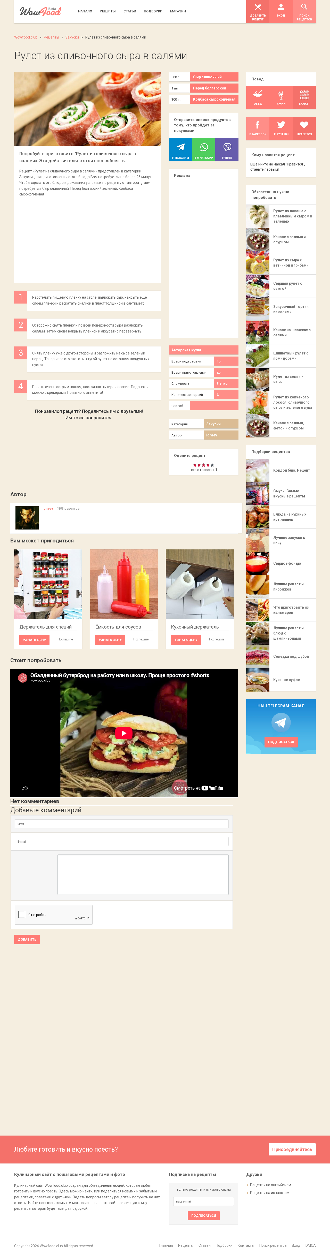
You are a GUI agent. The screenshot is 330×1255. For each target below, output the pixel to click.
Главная (166, 1245)
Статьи (205, 1245)
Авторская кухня (186, 350)
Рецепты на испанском (269, 1193)
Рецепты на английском (270, 1185)
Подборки (224, 1245)
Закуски (213, 424)
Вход (296, 1245)
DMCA (311, 1245)
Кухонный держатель (195, 627)
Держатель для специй (45, 627)
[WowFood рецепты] (40, 11)
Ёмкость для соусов (118, 627)
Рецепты (185, 1245)
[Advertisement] (87, 237)
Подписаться (281, 742)
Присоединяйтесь (292, 1149)
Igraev (211, 435)
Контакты (246, 1245)
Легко (222, 383)
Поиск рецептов (273, 1245)
